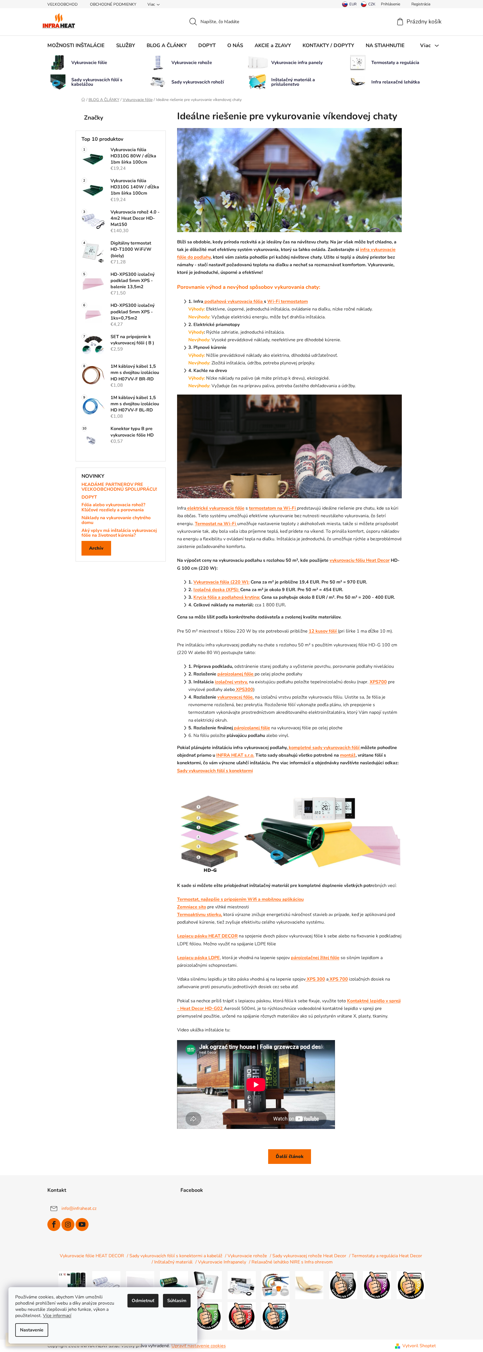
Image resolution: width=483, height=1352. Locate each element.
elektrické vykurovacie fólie (215, 508)
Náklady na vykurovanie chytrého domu (116, 520)
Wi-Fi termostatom (287, 301)
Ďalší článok (289, 1156)
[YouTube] (82, 1224)
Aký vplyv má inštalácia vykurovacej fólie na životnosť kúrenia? (119, 533)
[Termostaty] (208, 1284)
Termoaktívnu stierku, (199, 914)
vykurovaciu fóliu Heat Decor (360, 560)
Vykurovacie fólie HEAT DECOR (92, 1256)
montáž (348, 755)
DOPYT (89, 497)
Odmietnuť (143, 1301)
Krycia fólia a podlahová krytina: (226, 597)
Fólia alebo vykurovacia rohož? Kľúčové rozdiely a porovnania (113, 507)
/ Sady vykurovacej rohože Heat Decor (308, 1256)
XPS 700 (338, 979)
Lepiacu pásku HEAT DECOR (207, 936)
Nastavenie (31, 1330)
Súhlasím (176, 1301)
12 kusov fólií (323, 631)
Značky (93, 118)
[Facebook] (53, 1224)
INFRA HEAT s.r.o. (235, 755)
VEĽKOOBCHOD (62, 4)
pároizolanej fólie (236, 674)
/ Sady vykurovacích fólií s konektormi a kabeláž (174, 1256)
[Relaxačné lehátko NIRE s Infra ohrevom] (309, 1284)
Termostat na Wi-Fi (216, 524)
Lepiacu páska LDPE (198, 958)
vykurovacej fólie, (235, 697)
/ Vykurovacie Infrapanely (220, 1262)
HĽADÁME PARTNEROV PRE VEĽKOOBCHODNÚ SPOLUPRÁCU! (119, 487)
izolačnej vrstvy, (231, 682)
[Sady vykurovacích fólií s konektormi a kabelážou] (174, 1284)
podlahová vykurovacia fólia (233, 301)
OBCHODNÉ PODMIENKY (113, 4)
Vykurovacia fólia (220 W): (221, 582)
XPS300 (244, 689)
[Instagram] (67, 1224)
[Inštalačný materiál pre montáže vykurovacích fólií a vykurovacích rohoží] (275, 1284)
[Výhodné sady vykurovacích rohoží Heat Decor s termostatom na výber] (242, 1284)
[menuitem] (76, 45)
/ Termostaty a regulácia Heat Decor (385, 1256)
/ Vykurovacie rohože (246, 1256)
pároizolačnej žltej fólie (315, 958)
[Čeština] (368, 4)
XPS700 (378, 682)
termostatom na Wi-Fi (273, 508)
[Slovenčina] (349, 4)
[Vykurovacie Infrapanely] (140, 1284)
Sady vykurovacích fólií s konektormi (215, 771)
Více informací (57, 1316)
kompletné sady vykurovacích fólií (324, 748)
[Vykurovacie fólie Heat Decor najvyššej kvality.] (72, 1284)
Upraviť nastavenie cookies (198, 1346)
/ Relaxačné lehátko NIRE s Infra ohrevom (291, 1262)
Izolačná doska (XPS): (216, 590)
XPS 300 (315, 979)
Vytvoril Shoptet (419, 1346)
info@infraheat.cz (78, 1208)
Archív (96, 548)
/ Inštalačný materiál (172, 1262)
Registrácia (420, 4)
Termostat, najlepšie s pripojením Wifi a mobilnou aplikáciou (240, 899)
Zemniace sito (191, 907)
